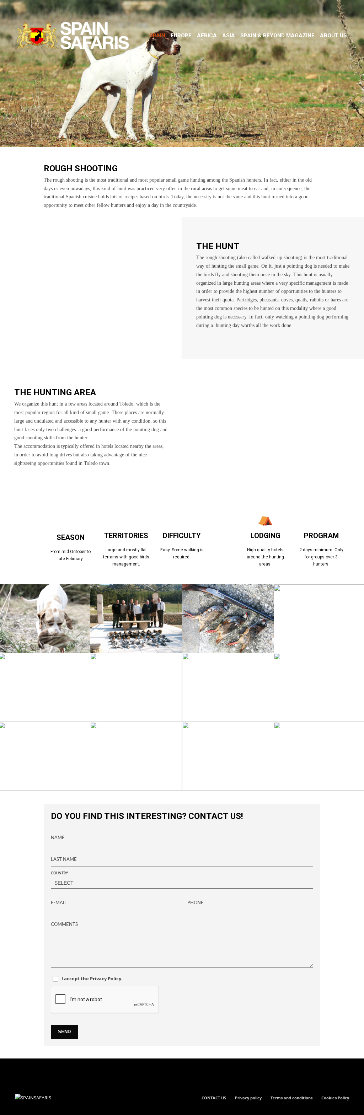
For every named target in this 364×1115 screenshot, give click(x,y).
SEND (64, 1031)
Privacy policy (248, 1097)
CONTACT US (214, 1097)
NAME (58, 838)
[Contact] (52, 9)
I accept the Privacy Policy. (92, 978)
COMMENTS (64, 924)
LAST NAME (64, 859)
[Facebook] (20, 9)
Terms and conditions (291, 1097)
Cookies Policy (335, 1097)
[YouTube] (41, 9)
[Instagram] (31, 9)
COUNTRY (59, 873)
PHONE (195, 903)
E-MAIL (59, 903)
